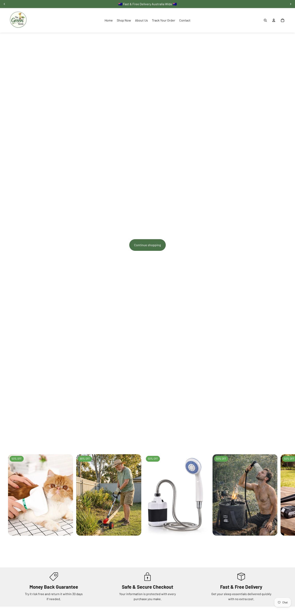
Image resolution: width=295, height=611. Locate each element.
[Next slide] (282, 506)
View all (281, 444)
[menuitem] (109, 20)
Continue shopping (147, 245)
